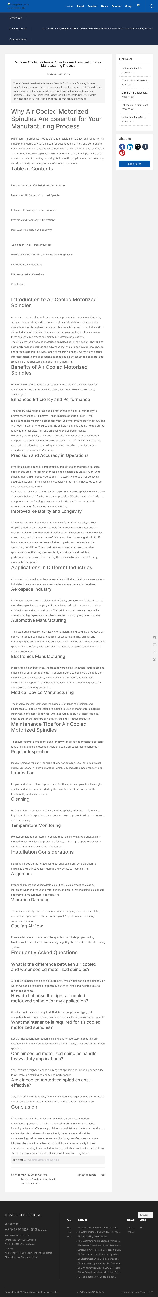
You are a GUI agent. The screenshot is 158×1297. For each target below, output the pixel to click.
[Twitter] (138, 147)
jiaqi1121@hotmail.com (23, 1244)
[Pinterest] (122, 153)
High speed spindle (86, 1174)
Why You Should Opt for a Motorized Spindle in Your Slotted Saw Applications (38, 1179)
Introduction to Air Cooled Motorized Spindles (38, 185)
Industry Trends (18, 28)
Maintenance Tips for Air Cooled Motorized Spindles (42, 254)
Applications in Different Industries (31, 244)
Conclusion (17, 284)
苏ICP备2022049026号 (90, 1291)
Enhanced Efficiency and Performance (33, 210)
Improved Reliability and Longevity (31, 229)
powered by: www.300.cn (134, 1292)
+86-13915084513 (21, 1229)
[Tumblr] (145, 147)
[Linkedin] (130, 147)
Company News (18, 39)
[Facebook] (122, 147)
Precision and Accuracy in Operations (33, 219)
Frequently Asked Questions (27, 274)
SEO (151, 1292)
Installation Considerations (26, 264)
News (50, 28)
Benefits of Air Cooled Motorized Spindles (35, 195)
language (144, 1215)
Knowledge (15, 17)
